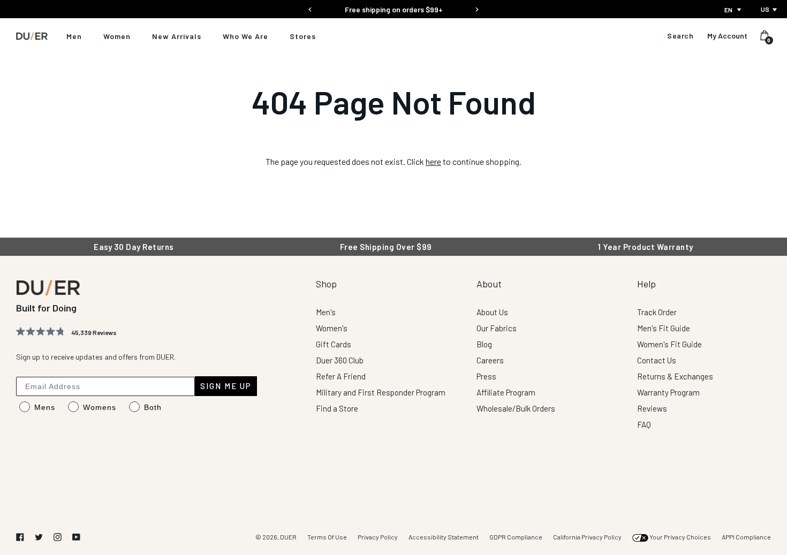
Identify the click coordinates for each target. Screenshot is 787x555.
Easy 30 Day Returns (393, 9)
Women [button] (117, 36)
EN (728, 9)
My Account (727, 36)
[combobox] (733, 9)
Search (680, 36)
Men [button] (74, 36)
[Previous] (310, 6)
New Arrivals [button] (176, 36)
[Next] (476, 6)
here (433, 161)
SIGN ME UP (226, 386)
